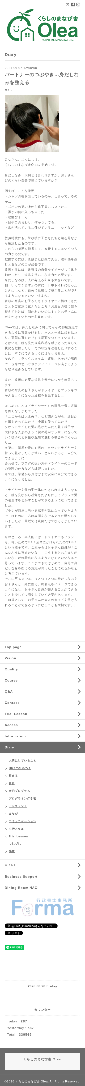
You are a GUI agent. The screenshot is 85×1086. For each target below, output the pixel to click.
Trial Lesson (16, 714)
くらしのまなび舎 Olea (31, 1081)
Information (15, 736)
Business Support (21, 876)
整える (9, 89)
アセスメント (18, 806)
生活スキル (16, 829)
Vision (10, 658)
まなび (13, 813)
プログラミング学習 (22, 798)
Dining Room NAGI (22, 888)
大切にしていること (22, 760)
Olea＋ (11, 865)
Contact (12, 703)
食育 (12, 783)
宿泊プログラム (19, 791)
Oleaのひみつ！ (20, 768)
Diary (9, 747)
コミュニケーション (22, 821)
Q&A (9, 691)
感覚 (12, 851)
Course (11, 680)
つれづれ (15, 843)
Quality (11, 669)
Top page (13, 647)
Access (11, 725)
